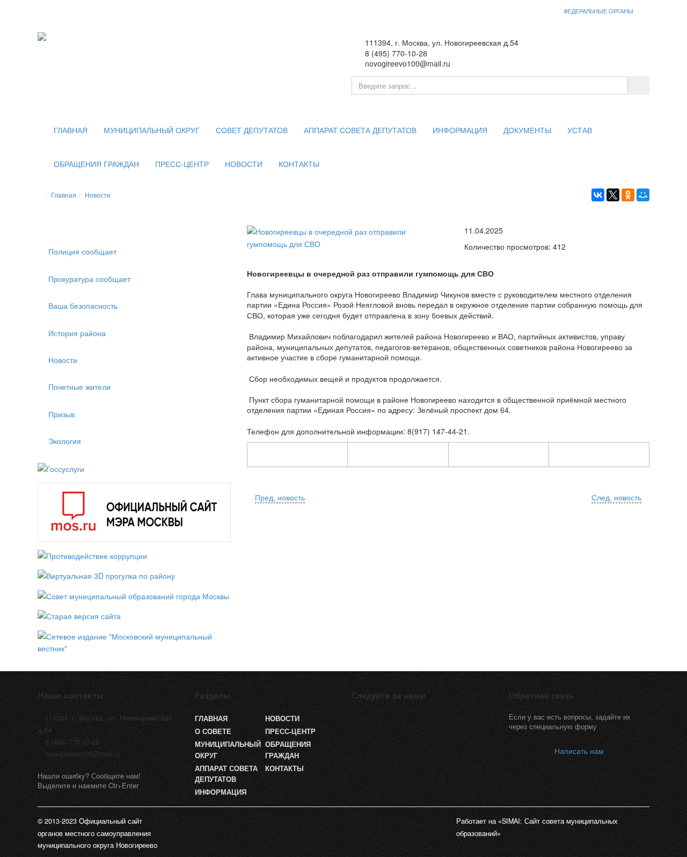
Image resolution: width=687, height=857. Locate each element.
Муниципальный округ (152, 130)
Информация (460, 130)
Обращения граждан (96, 164)
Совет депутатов (252, 130)
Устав (579, 130)
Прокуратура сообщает (89, 278)
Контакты (299, 164)
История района (77, 333)
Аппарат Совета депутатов (226, 774)
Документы (527, 130)
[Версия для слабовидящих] (593, 49)
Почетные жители (79, 386)
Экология (64, 440)
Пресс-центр (182, 164)
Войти (627, 48)
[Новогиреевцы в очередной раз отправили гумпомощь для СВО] (343, 238)
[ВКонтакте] (597, 194)
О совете (213, 731)
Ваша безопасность (83, 305)
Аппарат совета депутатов (360, 130)
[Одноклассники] (628, 194)
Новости (243, 164)
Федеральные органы (598, 10)
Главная (70, 130)
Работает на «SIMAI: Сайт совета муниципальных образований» (537, 827)
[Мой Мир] (643, 194)
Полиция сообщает (82, 251)
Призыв (61, 414)
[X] (612, 194)
